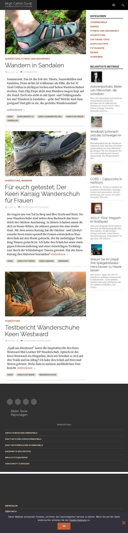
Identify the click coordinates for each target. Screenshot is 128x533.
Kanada (94, 26)
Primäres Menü (114, 5)
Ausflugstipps (99, 44)
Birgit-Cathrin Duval (18, 3)
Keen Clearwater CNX (50, 117)
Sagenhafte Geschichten (17, 451)
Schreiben (96, 57)
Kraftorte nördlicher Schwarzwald (24, 445)
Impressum (11, 506)
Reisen (94, 52)
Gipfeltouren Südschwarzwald (21, 433)
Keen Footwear (74, 117)
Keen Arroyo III (26, 117)
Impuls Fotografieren (16, 458)
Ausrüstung (12, 59)
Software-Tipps (99, 39)
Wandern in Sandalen (34, 65)
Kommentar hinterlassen (34, 207)
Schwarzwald (98, 22)
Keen (10, 117)
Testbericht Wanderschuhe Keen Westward (42, 330)
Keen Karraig (46, 261)
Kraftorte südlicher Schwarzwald (23, 439)
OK (64, 526)
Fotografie (97, 48)
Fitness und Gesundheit (35, 59)
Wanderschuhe (47, 375)
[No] (124, 523)
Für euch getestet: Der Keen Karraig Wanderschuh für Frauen (42, 194)
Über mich (10, 511)
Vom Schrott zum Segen (17, 464)
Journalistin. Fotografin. (18, 6)
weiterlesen (16, 109)
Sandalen (13, 121)
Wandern (26, 181)
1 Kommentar (30, 72)
